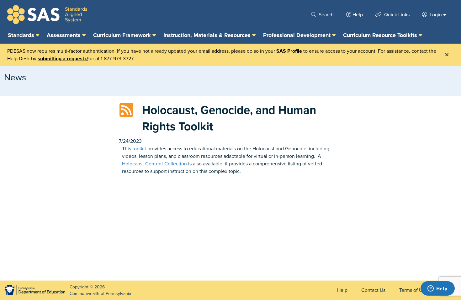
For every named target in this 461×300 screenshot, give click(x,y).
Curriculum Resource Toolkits (381, 35)
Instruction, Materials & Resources (207, 35)
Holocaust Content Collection (154, 164)
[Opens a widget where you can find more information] (437, 289)
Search (325, 15)
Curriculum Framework (122, 35)
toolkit (139, 149)
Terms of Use (413, 290)
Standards (22, 35)
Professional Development (297, 35)
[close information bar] (447, 55)
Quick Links (396, 15)
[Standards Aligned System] (47, 14)
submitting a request (61, 59)
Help (357, 15)
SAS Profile (289, 51)
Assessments (64, 35)
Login (435, 15)
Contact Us (373, 290)
